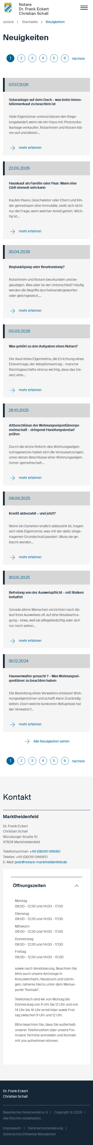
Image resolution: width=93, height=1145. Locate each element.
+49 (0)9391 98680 (45, 851)
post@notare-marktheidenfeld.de (41, 862)
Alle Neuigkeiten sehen (51, 741)
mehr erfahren (29, 147)
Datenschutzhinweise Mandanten (29, 1134)
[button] (46, 886)
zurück (10, 22)
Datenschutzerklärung (45, 1128)
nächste (78, 58)
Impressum (12, 1128)
